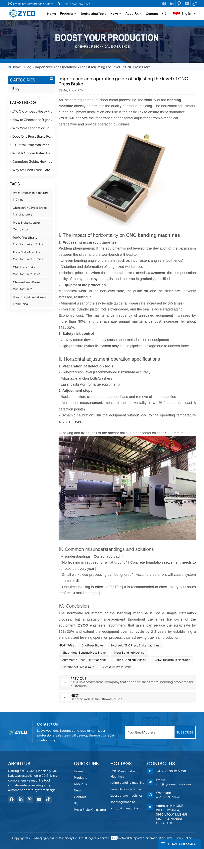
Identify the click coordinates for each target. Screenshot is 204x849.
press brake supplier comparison (26, 226)
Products (67, 13)
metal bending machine (129, 652)
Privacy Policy (183, 838)
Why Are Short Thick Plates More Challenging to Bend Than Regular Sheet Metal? (32, 170)
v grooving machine (124, 808)
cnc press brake (92, 645)
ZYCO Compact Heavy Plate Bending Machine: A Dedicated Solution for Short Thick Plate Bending (32, 111)
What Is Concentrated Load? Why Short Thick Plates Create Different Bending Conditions (32, 153)
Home (51, 13)
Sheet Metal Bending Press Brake (84, 652)
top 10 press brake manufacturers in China (28, 241)
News (114, 13)
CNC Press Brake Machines (172, 659)
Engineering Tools (93, 13)
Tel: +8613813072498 (76, 3)
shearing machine (123, 802)
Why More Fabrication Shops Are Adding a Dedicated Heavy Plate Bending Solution (32, 128)
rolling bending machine (130, 659)
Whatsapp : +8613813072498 (168, 795)
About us (132, 13)
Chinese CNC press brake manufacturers (30, 211)
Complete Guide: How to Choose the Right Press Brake (32, 161)
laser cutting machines (126, 795)
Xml (169, 838)
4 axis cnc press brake (117, 667)
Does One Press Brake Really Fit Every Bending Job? (32, 136)
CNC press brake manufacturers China (26, 270)
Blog (27, 67)
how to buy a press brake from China (29, 300)
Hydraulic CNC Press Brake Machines (135, 645)
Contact (152, 13)
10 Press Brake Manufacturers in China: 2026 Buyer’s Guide (32, 145)
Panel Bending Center (125, 789)
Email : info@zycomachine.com (173, 782)
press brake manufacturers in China (30, 196)
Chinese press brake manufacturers (26, 285)
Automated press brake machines (84, 659)
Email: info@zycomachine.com (33, 3)
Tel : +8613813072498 (171, 771)
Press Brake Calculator (90, 809)
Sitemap (151, 838)
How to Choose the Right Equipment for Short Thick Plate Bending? (32, 120)
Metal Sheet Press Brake (78, 667)
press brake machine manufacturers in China (28, 255)
